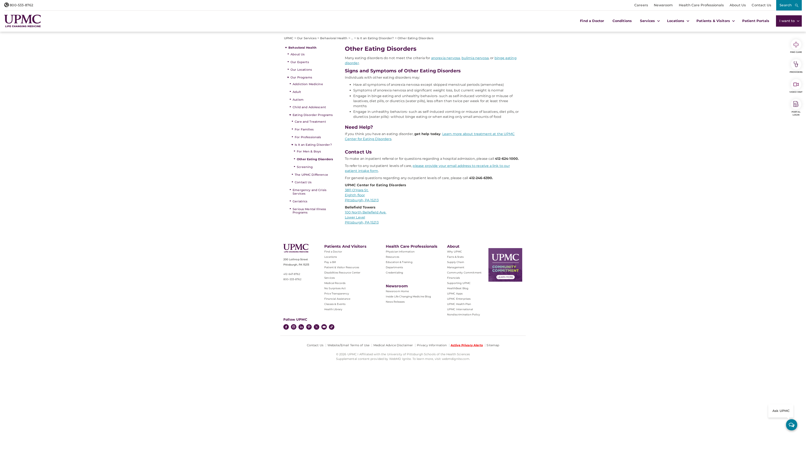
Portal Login (796, 113)
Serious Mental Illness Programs (309, 211)
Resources (392, 256)
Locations (330, 256)
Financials (453, 277)
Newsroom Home (397, 291)
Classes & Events (335, 304)
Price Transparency (336, 293)
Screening (305, 167)
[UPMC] (22, 21)
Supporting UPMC (459, 283)
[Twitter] (316, 327)
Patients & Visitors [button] (713, 21)
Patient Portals (755, 21)
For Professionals (308, 137)
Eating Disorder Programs (313, 115)
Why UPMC (454, 251)
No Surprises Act (335, 288)
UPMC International (460, 309)
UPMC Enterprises (459, 298)
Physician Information (400, 251)
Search (786, 5)
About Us (738, 5)
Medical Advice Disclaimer (393, 345)
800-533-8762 (21, 5)
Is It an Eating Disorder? (313, 145)
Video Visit (795, 92)
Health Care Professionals (701, 5)
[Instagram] (293, 327)
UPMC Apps (455, 293)
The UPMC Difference (311, 175)
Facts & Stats (455, 256)
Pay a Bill (330, 262)
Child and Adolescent (309, 107)
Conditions (622, 21)
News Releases (395, 301)
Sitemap (493, 345)
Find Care (796, 52)
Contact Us (761, 5)
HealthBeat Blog (457, 288)
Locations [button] (676, 21)
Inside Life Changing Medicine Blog (408, 296)
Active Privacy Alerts (467, 345)
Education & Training (399, 262)
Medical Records (334, 283)
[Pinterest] (309, 327)
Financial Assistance (337, 298)
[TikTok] (331, 327)
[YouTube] (324, 327)
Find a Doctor (592, 21)
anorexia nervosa (445, 58)
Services (329, 277)
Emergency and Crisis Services (309, 191)
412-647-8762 (291, 274)
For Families (304, 129)
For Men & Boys (309, 151)
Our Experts (299, 62)
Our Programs (301, 77)
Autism (298, 100)
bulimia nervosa (475, 58)
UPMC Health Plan (459, 304)
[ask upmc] (791, 424)
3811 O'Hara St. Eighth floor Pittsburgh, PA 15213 (362, 195)
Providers (796, 72)
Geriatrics (300, 201)
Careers (641, 5)
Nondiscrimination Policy (463, 314)
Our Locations (301, 70)
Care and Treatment (310, 122)
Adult (297, 92)
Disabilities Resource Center (342, 272)
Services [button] (648, 21)
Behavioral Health (302, 47)
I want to (787, 21)
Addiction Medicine (308, 84)
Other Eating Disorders (315, 159)
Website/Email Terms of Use (348, 345)
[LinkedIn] (301, 327)
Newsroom (663, 5)
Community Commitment (464, 272)
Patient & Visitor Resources (341, 267)
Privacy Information (432, 345)
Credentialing (394, 272)
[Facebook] (286, 327)
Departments (394, 267)
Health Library (333, 309)
